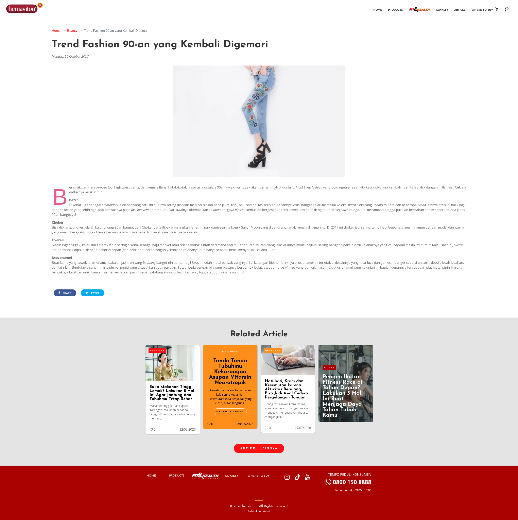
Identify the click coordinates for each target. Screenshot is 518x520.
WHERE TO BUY (259, 476)
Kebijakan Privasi (259, 511)
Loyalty (442, 10)
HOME (151, 475)
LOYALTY (231, 476)
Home (377, 10)
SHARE (66, 293)
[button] (507, 7)
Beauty (72, 30)
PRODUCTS (177, 475)
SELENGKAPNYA (230, 411)
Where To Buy (483, 10)
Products (395, 10)
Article (460, 10)
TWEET (95, 293)
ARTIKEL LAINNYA (259, 448)
